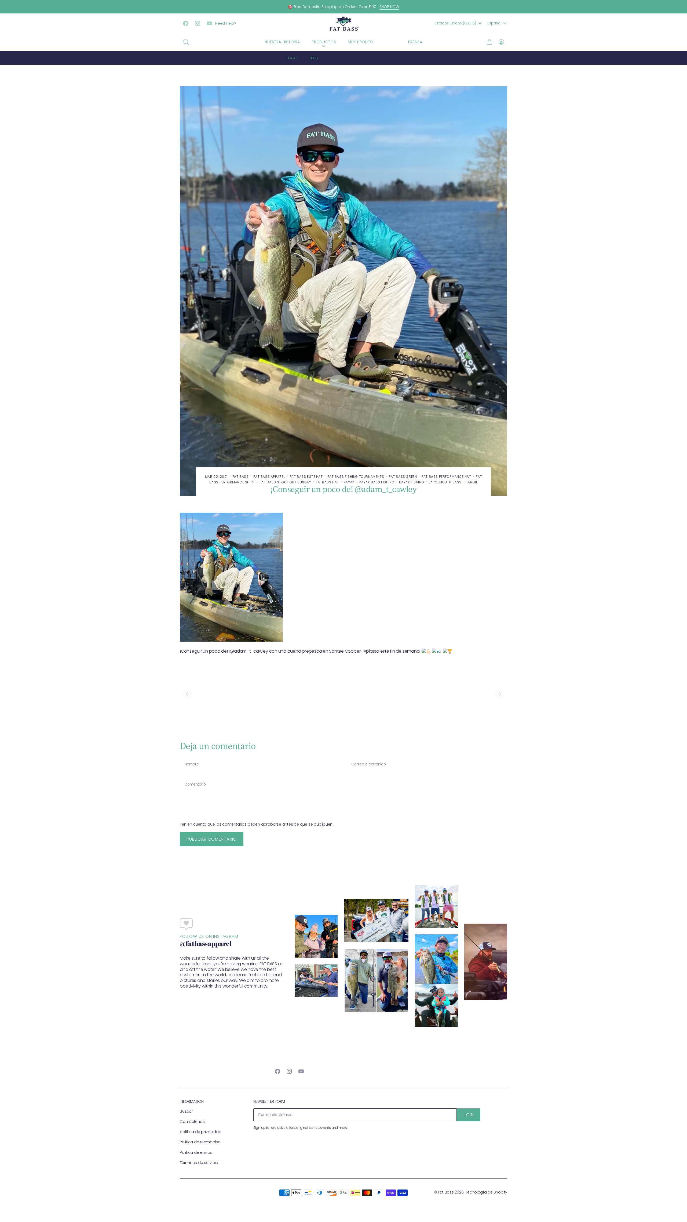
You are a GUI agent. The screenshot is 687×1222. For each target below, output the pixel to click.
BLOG (390, 42)
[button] (186, 42)
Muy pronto (360, 42)
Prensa (415, 42)
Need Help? (225, 23)
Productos (324, 42)
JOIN (468, 1115)
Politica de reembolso (200, 1142)
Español (494, 23)
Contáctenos (192, 1121)
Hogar (292, 58)
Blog (314, 58)
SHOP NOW (389, 6)
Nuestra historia (282, 42)
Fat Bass (446, 1192)
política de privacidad (200, 1131)
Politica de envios (196, 1152)
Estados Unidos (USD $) (455, 23)
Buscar (186, 1111)
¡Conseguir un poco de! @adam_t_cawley (365, 58)
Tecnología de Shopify (486, 1192)
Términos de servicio (199, 1162)
